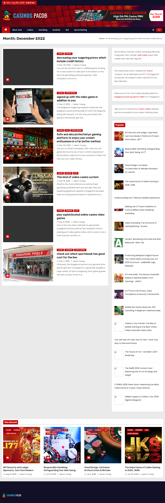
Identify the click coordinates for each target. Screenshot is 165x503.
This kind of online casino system (78, 177)
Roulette (56, 30)
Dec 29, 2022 (65, 65)
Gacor (150, 70)
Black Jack (17, 30)
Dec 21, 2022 (64, 104)
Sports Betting (80, 30)
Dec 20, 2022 (65, 145)
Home (102, 38)
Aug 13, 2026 (11, 474)
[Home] (6, 30)
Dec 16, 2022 (64, 181)
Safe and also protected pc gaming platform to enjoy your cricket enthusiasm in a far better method (79, 138)
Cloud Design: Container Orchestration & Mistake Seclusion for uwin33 (97, 470)
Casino (30, 30)
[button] (153, 29)
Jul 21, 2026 (51, 474)
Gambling (43, 30)
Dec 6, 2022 (64, 222)
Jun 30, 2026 (133, 474)
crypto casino (144, 109)
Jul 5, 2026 (91, 474)
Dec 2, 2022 (64, 261)
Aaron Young (80, 65)
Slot (67, 30)
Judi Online (142, 55)
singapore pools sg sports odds (129, 96)
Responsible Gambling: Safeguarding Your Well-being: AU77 (60, 470)
